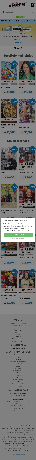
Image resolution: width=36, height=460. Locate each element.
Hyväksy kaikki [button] (18, 235)
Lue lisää (26, 230)
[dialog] (18, 230)
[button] (18, 239)
